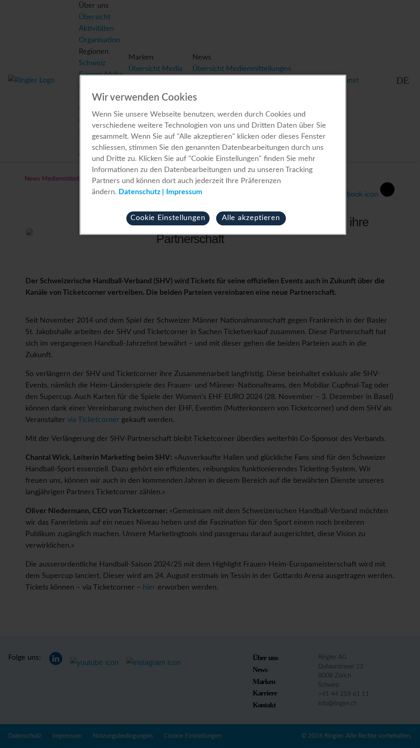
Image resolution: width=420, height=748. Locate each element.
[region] (213, 155)
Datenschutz (139, 192)
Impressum (184, 192)
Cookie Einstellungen (167, 218)
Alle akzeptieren (251, 218)
